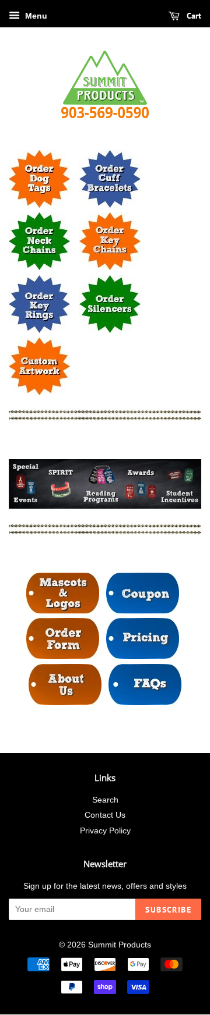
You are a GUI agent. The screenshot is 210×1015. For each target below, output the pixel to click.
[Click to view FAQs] (144, 702)
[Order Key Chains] (110, 267)
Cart (192, 15)
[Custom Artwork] (39, 392)
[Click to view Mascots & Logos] (62, 610)
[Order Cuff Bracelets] (110, 205)
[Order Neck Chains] (39, 267)
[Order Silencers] (110, 330)
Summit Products (119, 945)
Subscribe (168, 909)
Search (105, 800)
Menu (35, 15)
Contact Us (105, 815)
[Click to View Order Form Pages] (62, 656)
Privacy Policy (105, 830)
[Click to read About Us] (65, 702)
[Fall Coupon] (142, 610)
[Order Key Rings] (39, 330)
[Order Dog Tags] (39, 205)
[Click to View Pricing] (142, 656)
